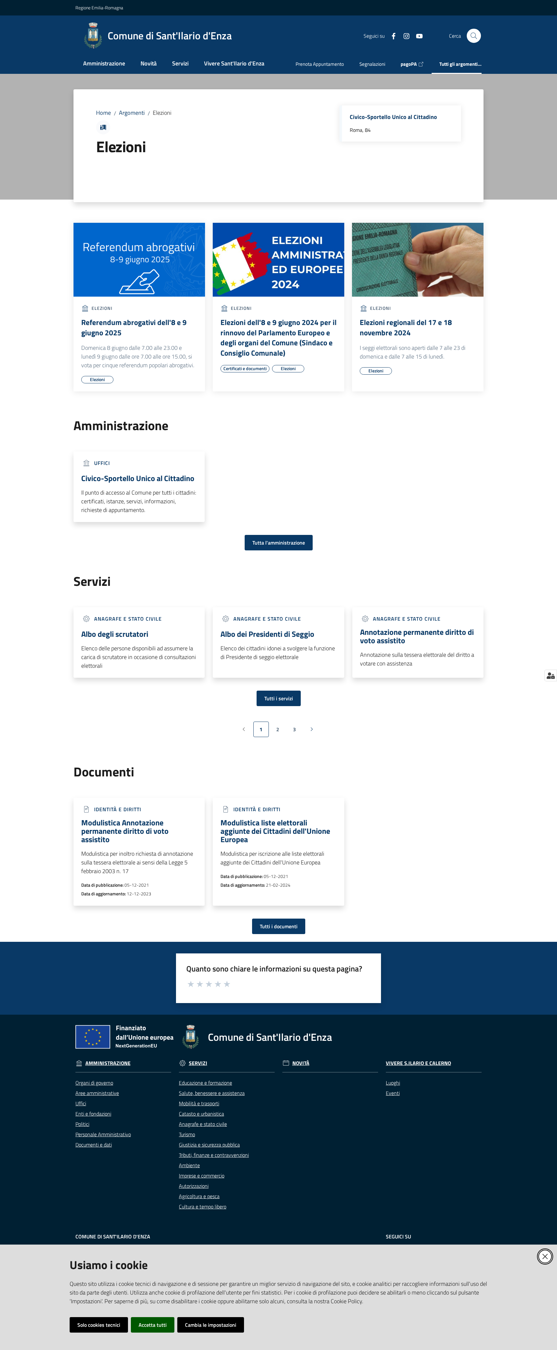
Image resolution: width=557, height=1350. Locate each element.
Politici (82, 1124)
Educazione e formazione (205, 1083)
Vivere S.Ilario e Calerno (418, 1063)
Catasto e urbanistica (201, 1114)
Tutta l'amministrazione (278, 543)
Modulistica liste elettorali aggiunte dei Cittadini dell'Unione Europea (275, 830)
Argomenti (132, 112)
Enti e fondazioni (93, 1114)
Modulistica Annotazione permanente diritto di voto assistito (125, 830)
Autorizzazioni (194, 1186)
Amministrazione (108, 1063)
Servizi (198, 1063)
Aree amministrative (97, 1093)
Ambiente (189, 1165)
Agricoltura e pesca (199, 1196)
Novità (300, 1063)
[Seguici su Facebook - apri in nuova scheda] (391, 35)
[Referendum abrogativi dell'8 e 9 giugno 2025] (139, 260)
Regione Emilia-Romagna (99, 7)
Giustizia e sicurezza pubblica (209, 1144)
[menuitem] (104, 64)
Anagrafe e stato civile (203, 1124)
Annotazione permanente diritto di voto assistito (417, 636)
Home (103, 112)
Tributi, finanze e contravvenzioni (214, 1155)
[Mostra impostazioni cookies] (550, 675)
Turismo (187, 1134)
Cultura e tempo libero (202, 1206)
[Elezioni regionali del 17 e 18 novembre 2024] (418, 260)
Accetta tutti (153, 1325)
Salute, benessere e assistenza (212, 1093)
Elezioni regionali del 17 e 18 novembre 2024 (406, 327)
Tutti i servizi (278, 698)
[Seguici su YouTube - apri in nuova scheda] (416, 35)
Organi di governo (94, 1083)
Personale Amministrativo (103, 1134)
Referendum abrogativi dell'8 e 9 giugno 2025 (134, 327)
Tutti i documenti (279, 926)
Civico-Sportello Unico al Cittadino (393, 117)
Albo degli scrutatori (114, 634)
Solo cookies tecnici (98, 1325)
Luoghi (393, 1083)
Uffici (80, 1103)
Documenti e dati (93, 1144)
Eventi (393, 1093)
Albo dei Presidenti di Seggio (267, 634)
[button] (474, 36)
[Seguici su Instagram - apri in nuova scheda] (403, 35)
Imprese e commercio (201, 1175)
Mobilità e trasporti (199, 1103)
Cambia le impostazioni (210, 1325)
